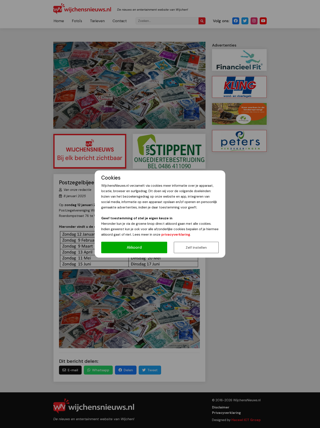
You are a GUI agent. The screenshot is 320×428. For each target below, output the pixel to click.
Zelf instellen (196, 247)
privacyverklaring (175, 234)
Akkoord (134, 247)
